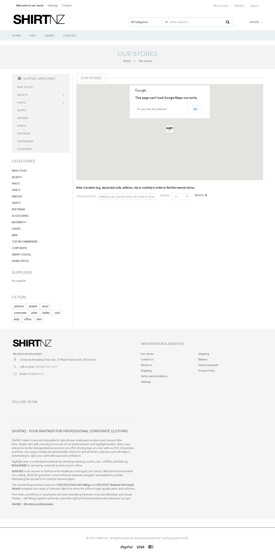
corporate (20, 312)
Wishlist (239, 5)
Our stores (147, 353)
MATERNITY (19, 222)
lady (16, 319)
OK (195, 109)
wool (45, 306)
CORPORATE (19, 248)
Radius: (165, 195)
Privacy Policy (206, 370)
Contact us (147, 359)
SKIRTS (16, 190)
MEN (14, 235)
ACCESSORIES (20, 215)
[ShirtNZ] (42, 19)
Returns (203, 359)
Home (127, 61)
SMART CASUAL (21, 254)
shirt (39, 319)
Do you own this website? (152, 109)
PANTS (16, 183)
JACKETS (17, 177)
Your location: (86, 196)
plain (34, 312)
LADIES (16, 228)
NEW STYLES (19, 170)
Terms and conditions (154, 376)
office (27, 319)
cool (57, 312)
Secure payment (208, 365)
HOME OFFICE (20, 261)
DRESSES (17, 196)
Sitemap (53, 5)
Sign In (254, 5)
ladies (46, 312)
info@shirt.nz (36, 373)
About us (146, 365)
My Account (221, 5)
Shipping (146, 370)
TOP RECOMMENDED (25, 241)
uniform (19, 306)
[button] (170, 129)
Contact (67, 5)
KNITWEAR (18, 209)
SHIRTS (16, 202)
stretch (33, 306)
